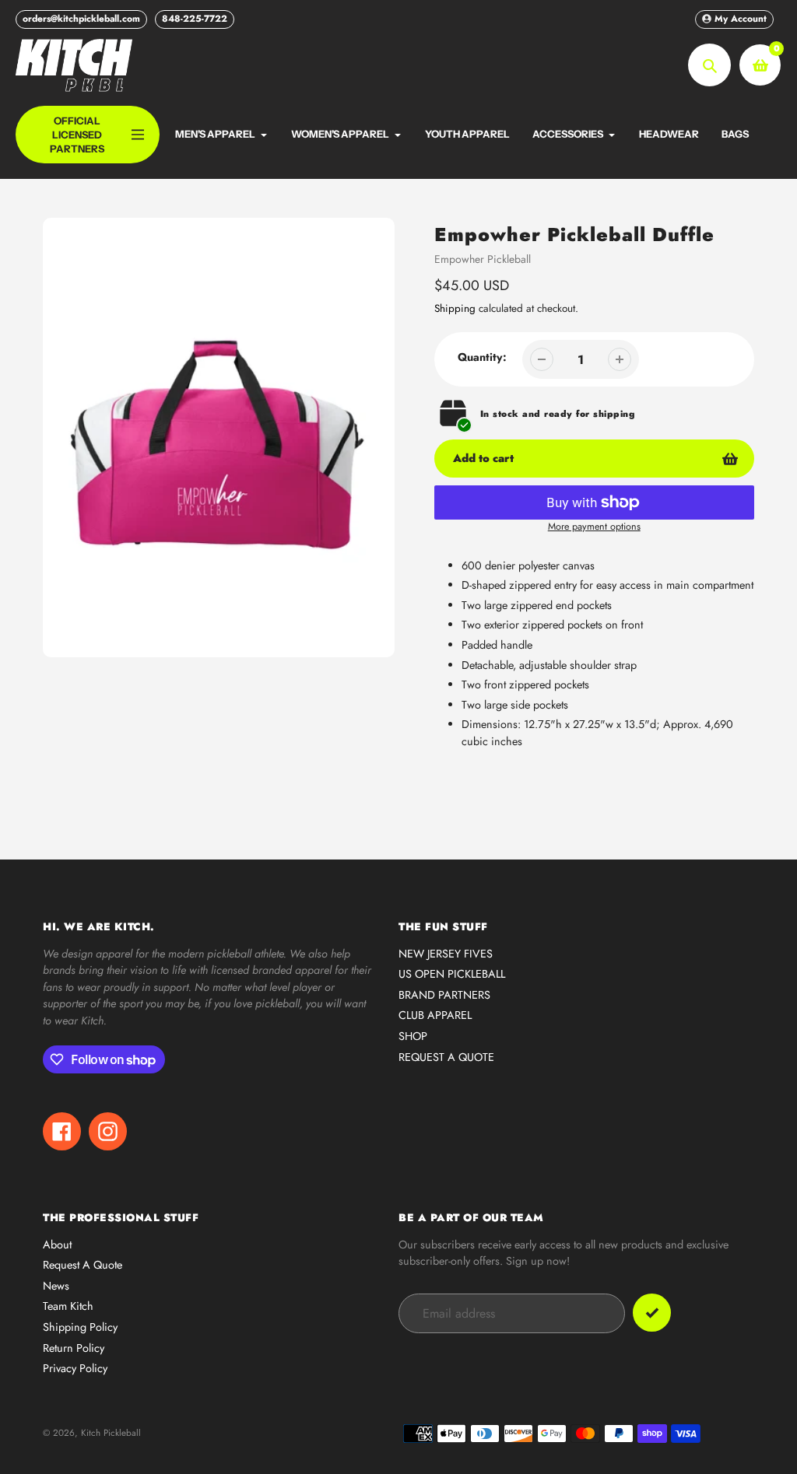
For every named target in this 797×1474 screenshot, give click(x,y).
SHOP (412, 1036)
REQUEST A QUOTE (446, 1057)
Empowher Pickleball (482, 259)
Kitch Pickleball (111, 1432)
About (57, 1244)
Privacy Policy (75, 1368)
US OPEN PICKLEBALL (451, 974)
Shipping (455, 308)
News (56, 1286)
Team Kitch (68, 1306)
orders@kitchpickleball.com (81, 19)
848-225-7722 (194, 19)
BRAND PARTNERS (444, 995)
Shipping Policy (80, 1327)
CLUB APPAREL (435, 1015)
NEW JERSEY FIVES (445, 953)
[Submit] (652, 1313)
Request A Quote (82, 1265)
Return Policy (73, 1348)
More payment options (594, 527)
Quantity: (482, 357)
